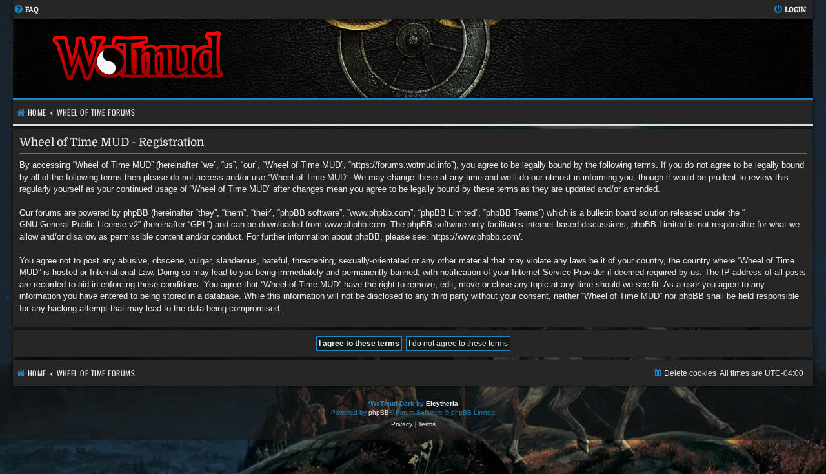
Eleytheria (442, 403)
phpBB (378, 412)
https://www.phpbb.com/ (476, 237)
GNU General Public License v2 (78, 224)
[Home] (213, 59)
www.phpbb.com (355, 224)
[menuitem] (26, 10)
